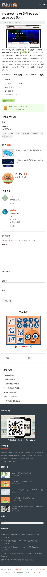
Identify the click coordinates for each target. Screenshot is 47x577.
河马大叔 (13, 210)
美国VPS (9, 136)
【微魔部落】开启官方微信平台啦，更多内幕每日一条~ (27, 508)
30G (18, 134)
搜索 (28, 358)
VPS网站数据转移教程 (11, 384)
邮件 (23, 347)
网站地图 (43, 569)
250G (11, 134)
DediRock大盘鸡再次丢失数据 (22, 560)
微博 (19, 347)
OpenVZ (35, 134)
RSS (27, 347)
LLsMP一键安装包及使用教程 (21, 473)
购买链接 (9, 100)
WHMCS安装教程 (10, 392)
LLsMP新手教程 (9, 379)
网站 (3, 290)
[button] (40, 4)
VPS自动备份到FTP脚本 (12, 388)
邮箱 (4, 281)
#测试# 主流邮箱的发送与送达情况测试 (28, 150)
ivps (11, 196)
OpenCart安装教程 (10, 397)
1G (5, 134)
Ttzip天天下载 (6, 553)
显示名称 (6, 271)
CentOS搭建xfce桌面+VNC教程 (22, 481)
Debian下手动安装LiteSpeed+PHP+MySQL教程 (27, 490)
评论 (4, 245)
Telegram (31, 347)
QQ (15, 347)
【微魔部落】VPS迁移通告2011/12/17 (24, 498)
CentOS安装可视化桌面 (12, 401)
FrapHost (26, 134)
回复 (13, 204)
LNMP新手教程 (9, 375)
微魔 (8, 22)
